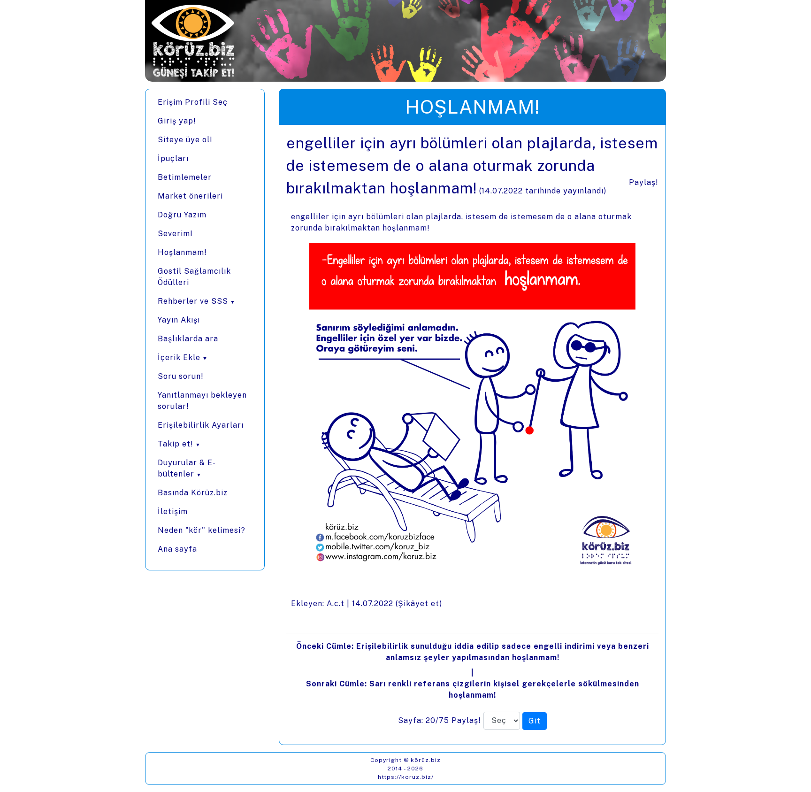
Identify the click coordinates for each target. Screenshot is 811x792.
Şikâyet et (418, 603)
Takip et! (175, 443)
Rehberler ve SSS (193, 301)
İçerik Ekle (179, 357)
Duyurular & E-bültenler (187, 468)
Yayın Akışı (179, 319)
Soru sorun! (181, 376)
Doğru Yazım (182, 214)
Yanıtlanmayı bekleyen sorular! (202, 401)
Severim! (175, 233)
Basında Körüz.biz (193, 492)
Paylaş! (643, 182)
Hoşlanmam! (182, 252)
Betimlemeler (185, 177)
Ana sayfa (177, 549)
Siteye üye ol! (185, 139)
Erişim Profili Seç (193, 102)
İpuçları (173, 158)
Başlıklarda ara (188, 338)
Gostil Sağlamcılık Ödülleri (194, 277)
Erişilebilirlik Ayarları (201, 425)
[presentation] (472, 435)
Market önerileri (190, 196)
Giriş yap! (177, 120)
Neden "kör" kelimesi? (201, 530)
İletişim (173, 511)
